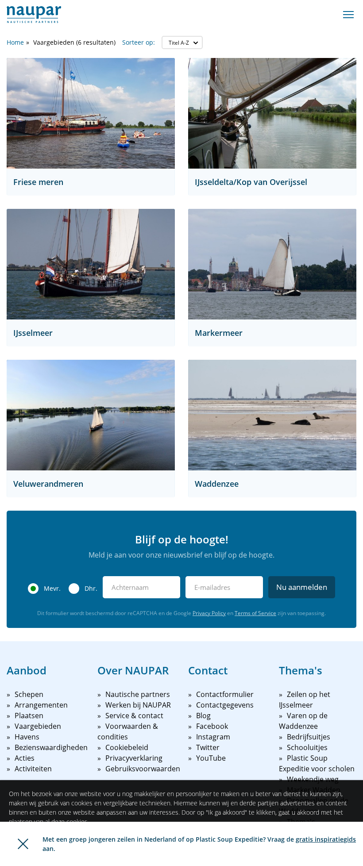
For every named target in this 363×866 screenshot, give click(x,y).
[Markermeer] (272, 264)
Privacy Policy (209, 613)
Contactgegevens (225, 705)
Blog (203, 715)
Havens (27, 737)
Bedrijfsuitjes (308, 737)
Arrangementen (41, 705)
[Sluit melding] (23, 844)
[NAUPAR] (34, 14)
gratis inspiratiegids (326, 839)
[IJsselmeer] (91, 264)
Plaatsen (29, 715)
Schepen (29, 694)
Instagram (213, 737)
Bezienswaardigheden (51, 747)
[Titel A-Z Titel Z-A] (182, 42)
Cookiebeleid (126, 747)
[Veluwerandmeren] (91, 415)
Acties (25, 758)
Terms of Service (255, 613)
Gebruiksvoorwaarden (142, 769)
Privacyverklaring (133, 758)
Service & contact (134, 715)
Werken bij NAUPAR (138, 705)
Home (15, 42)
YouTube (211, 758)
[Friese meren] (91, 113)
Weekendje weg (313, 779)
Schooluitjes (307, 747)
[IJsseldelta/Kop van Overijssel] (272, 113)
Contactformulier (225, 694)
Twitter (208, 747)
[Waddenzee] (272, 415)
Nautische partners (137, 694)
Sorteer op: (138, 42)
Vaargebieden (38, 726)
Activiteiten (33, 769)
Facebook (212, 726)
